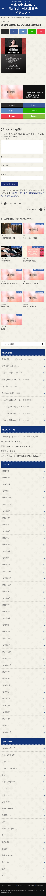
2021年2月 (6, 558)
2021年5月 (6, 538)
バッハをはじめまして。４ (16, 400)
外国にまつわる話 (9, 828)
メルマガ (5, 795)
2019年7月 (6, 685)
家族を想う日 (11, 366)
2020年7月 (6, 605)
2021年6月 (6, 531)
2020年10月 (7, 585)
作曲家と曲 (6, 815)
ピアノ (4, 788)
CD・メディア (21, 885)
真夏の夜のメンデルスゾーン (17, 359)
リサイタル (6, 802)
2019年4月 (6, 705)
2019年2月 (6, 719)
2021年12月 (7, 498)
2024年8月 (6, 471)
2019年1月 (6, 725)
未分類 (4, 848)
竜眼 (3, 446)
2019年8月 (6, 678)
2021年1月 (6, 565)
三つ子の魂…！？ (8, 456)
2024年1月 (6, 484)
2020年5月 (6, 618)
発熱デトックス (12, 372)
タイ (3, 775)
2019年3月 (6, 712)
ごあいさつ (6, 761)
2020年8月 (6, 598)
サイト (3, 174)
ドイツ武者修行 (8, 781)
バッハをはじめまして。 (15, 420)
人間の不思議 (7, 808)
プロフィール (11, 885)
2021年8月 (6, 518)
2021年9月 (6, 511)
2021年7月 (6, 524)
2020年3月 (6, 632)
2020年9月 (6, 591)
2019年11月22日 (9, 748)
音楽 (3, 869)
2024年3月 (6, 477)
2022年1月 (6, 491)
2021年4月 (6, 544)
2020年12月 (7, 571)
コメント (5, 139)
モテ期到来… (6, 436)
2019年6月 (6, 692)
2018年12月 (7, 732)
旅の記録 (5, 842)
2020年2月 (6, 638)
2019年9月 (6, 672)
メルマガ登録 (30, 885)
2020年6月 (6, 611)
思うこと (5, 835)
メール (4, 166)
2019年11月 (7, 658)
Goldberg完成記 (12, 393)
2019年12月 (7, 652)
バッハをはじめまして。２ (16, 413)
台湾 (3, 822)
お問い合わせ (39, 885)
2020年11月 (7, 578)
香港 (3, 875)
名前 (3, 157)
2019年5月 (6, 699)
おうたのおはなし (9, 755)
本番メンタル (7, 855)
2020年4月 (6, 625)
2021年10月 (7, 504)
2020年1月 (6, 645)
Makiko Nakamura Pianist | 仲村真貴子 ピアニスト (23, 8)
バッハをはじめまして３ (15, 406)
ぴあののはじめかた (10, 768)
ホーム (3, 885)
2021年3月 (6, 551)
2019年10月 (7, 665)
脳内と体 (5, 862)
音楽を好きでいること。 (15, 379)
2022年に (9, 386)
